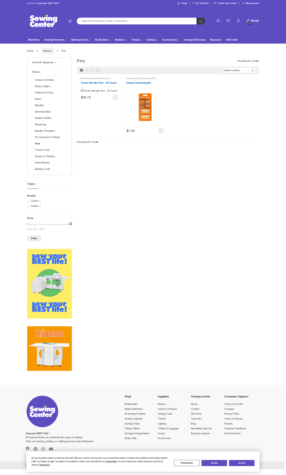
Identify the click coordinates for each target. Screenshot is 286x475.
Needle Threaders (45, 130)
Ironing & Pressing (194, 39)
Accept (241, 463)
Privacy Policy (231, 413)
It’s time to (43, 3)
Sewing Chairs (79, 39)
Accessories (169, 39)
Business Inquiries (200, 433)
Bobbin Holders (43, 118)
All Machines (131, 404)
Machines (34, 39)
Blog (193, 423)
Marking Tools (42, 169)
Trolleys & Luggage (168, 428)
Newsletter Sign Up (201, 428)
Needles (39, 105)
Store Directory (232, 433)
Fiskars (34, 205)
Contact (195, 408)
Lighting (162, 423)
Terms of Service (233, 418)
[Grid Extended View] (87, 70)
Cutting (150, 39)
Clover (34, 200)
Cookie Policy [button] (111, 461)
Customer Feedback (235, 428)
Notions (119, 39)
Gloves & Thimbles (45, 156)
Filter (34, 238)
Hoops (161, 433)
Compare (229, 408)
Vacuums (215, 39)
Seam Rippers (42, 162)
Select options (114, 97)
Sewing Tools (165, 413)
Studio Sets (101, 39)
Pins (109, 78)
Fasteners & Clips (97, 78)
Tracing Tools (42, 149)
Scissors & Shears (44, 79)
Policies (228, 423)
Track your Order (233, 404)
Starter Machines (133, 408)
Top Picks (196, 418)
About (194, 404)
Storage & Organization (136, 433)
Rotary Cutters (42, 86)
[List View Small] (97, 70)
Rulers (38, 99)
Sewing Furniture (54, 39)
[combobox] (137, 21)
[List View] (92, 70)
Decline (214, 463)
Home (30, 50)
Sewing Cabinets (133, 418)
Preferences (187, 463)
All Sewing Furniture (134, 413)
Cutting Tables (132, 428)
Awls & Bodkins (43, 111)
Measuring (40, 124)
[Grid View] (81, 70)
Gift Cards (232, 39)
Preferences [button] (44, 465)
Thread (135, 39)
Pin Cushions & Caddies (47, 137)
